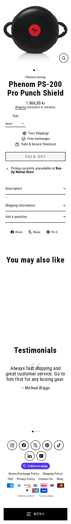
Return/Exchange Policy (24, 473)
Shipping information (20, 205)
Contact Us (45, 479)
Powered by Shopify (46, 496)
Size (16, 116)
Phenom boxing (35, 77)
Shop (60, 479)
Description (13, 189)
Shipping (20, 107)
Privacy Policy (26, 479)
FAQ (10, 479)
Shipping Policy (52, 473)
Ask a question (16, 217)
